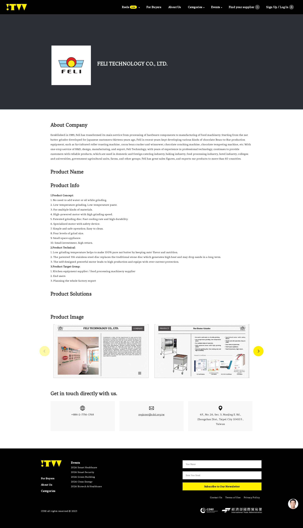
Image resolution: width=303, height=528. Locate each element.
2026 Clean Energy (81, 481)
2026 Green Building (83, 477)
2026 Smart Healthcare (84, 467)
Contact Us (216, 497)
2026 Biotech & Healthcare (86, 486)
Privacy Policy (252, 497)
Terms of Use (233, 497)
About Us (174, 7)
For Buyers (153, 7)
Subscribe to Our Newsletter (222, 486)
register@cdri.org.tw (151, 414)
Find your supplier (241, 7)
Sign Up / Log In (277, 7)
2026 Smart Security (82, 472)
